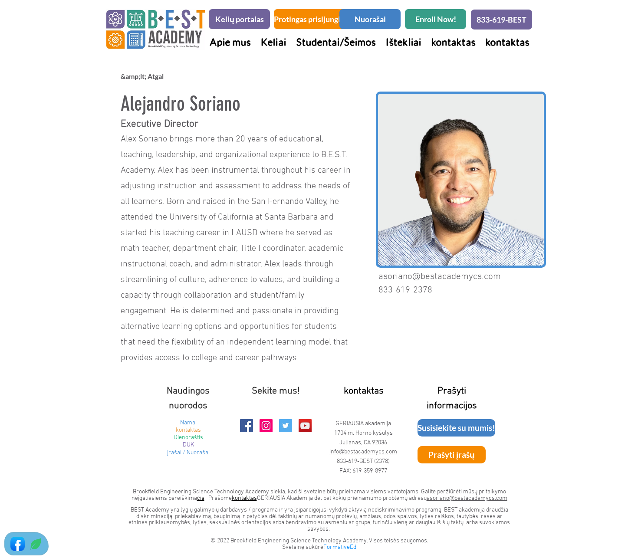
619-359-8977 (369, 471)
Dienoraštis (188, 437)
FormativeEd (339, 547)
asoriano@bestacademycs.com (439, 276)
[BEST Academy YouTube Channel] (305, 425)
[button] (336, 42)
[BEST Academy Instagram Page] (266, 425)
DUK (188, 445)
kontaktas (188, 430)
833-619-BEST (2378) (363, 461)
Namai (188, 423)
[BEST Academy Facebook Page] (246, 425)
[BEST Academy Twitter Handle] (285, 425)
